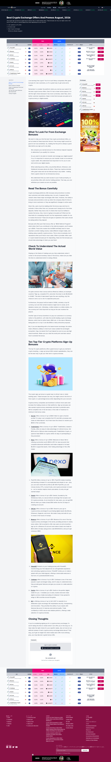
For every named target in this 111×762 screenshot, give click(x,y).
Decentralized (69, 717)
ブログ (87, 723)
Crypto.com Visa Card (32, 725)
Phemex (9, 723)
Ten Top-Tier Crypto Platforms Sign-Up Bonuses (15, 91)
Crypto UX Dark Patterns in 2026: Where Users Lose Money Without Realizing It (54, 719)
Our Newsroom (90, 731)
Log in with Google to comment (51, 648)
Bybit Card (30, 719)
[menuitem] (43, 7)
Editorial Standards (90, 734)
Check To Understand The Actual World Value (16, 88)
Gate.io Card (30, 721)
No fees (68, 721)
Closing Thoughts (12, 93)
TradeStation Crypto (15, 73)
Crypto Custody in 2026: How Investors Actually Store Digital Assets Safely (54, 734)
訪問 (101, 48)
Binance (12, 51)
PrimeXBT (12, 47)
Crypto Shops (69, 727)
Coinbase (12, 58)
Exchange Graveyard (91, 725)
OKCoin (12, 69)
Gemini (11, 62)
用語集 (87, 719)
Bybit (8, 717)
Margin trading (69, 723)
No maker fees (69, 725)
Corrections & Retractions (92, 736)
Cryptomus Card (31, 717)
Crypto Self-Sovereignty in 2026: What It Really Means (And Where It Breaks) (55, 724)
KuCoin (11, 55)
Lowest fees (69, 719)
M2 (32, 601)
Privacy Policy (67, 753)
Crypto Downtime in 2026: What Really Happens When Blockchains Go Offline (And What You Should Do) (55, 729)
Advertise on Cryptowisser (92, 738)
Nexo (32, 440)
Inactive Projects (90, 727)
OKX (8, 725)
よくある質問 (89, 717)
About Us (88, 729)
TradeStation (35, 426)
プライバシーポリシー (91, 721)
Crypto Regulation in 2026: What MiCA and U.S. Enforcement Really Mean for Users (54, 739)
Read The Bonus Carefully (14, 85)
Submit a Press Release (92, 740)
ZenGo (33, 590)
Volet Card (30, 723)
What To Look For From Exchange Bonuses (16, 83)
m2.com (12, 66)
